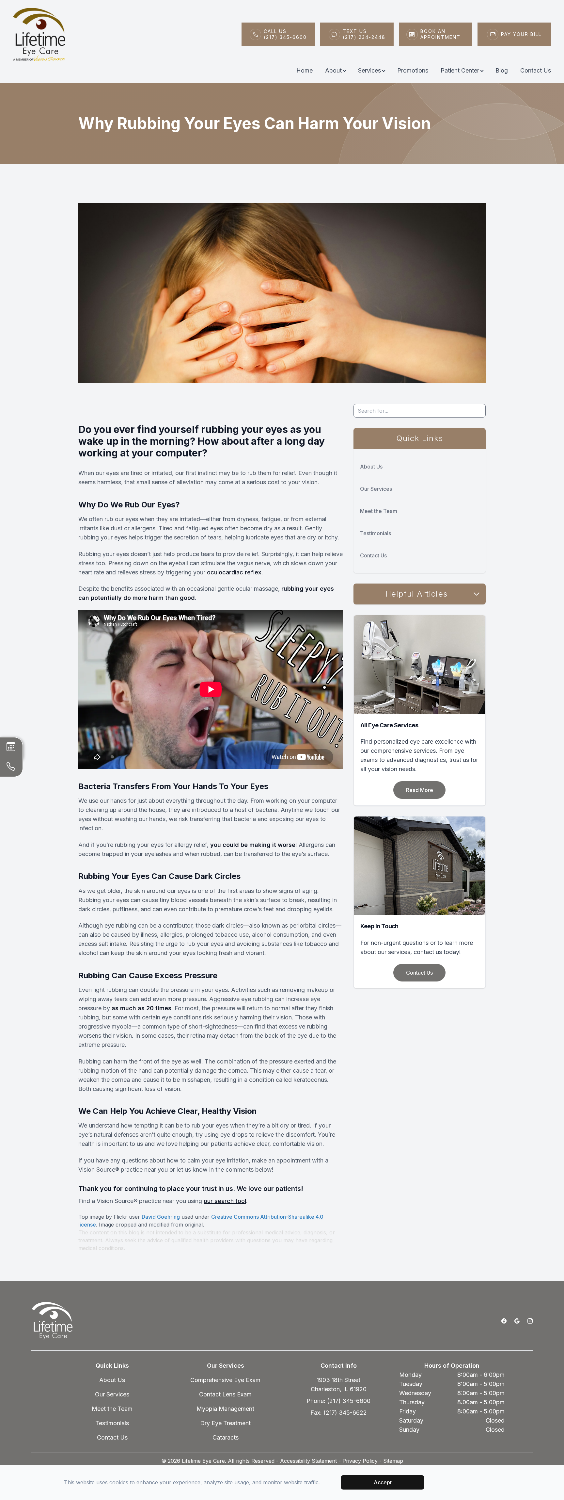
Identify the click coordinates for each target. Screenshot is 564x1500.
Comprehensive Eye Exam (225, 1379)
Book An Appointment (440, 34)
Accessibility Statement (308, 1461)
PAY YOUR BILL (521, 34)
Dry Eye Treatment (225, 1423)
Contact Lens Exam (225, 1394)
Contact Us (535, 70)
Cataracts (225, 1437)
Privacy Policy (360, 1461)
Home (304, 70)
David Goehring (161, 1216)
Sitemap (393, 1461)
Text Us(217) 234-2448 (364, 34)
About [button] (333, 70)
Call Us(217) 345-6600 (285, 34)
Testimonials (375, 533)
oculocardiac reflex (234, 572)
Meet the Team (378, 511)
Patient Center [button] (460, 70)
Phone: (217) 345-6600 (338, 1400)
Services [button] (369, 70)
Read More (419, 790)
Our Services (376, 489)
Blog (501, 70)
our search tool (225, 1200)
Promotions (412, 70)
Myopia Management (225, 1408)
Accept (383, 1482)
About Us (371, 466)
